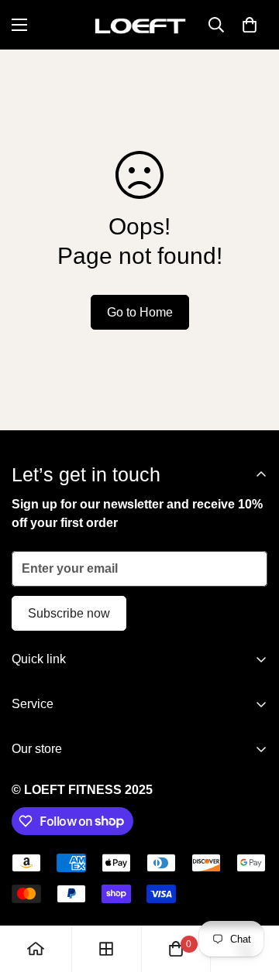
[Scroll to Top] (251, 889)
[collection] (106, 949)
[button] (249, 25)
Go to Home (140, 312)
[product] (35, 948)
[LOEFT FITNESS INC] (139, 25)
